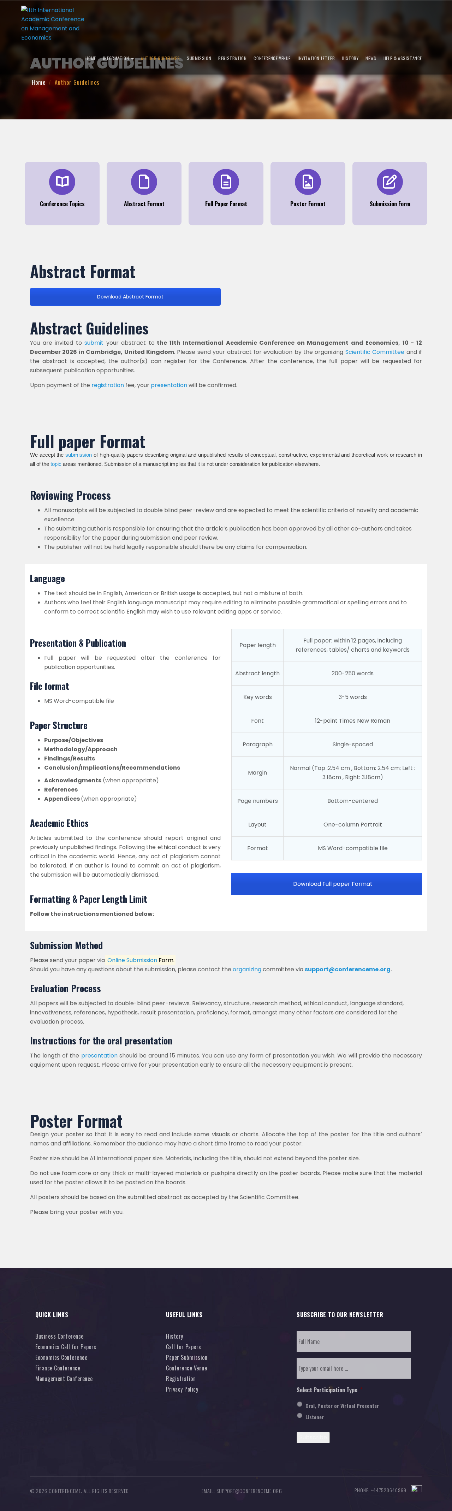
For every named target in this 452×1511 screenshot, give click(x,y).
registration (107, 385)
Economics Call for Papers (65, 1347)
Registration (232, 58)
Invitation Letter (316, 58)
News (370, 58)
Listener (314, 1417)
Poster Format (308, 204)
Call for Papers (183, 1347)
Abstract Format (144, 204)
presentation (169, 385)
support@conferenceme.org (348, 969)
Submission (199, 58)
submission (78, 455)
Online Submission (132, 960)
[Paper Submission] (389, 182)
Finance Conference (57, 1368)
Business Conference (59, 1336)
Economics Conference (61, 1357)
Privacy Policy (182, 1389)
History (350, 58)
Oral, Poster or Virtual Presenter (342, 1405)
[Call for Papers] (62, 182)
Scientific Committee (374, 352)
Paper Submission (186, 1357)
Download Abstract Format (129, 296)
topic (55, 464)
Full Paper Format (226, 204)
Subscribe (313, 1437)
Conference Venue (272, 58)
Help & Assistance (402, 58)
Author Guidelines (160, 58)
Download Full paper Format (332, 884)
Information (116, 58)
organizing (247, 969)
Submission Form (390, 204)
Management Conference (64, 1378)
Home (90, 58)
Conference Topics (62, 204)
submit (93, 343)
